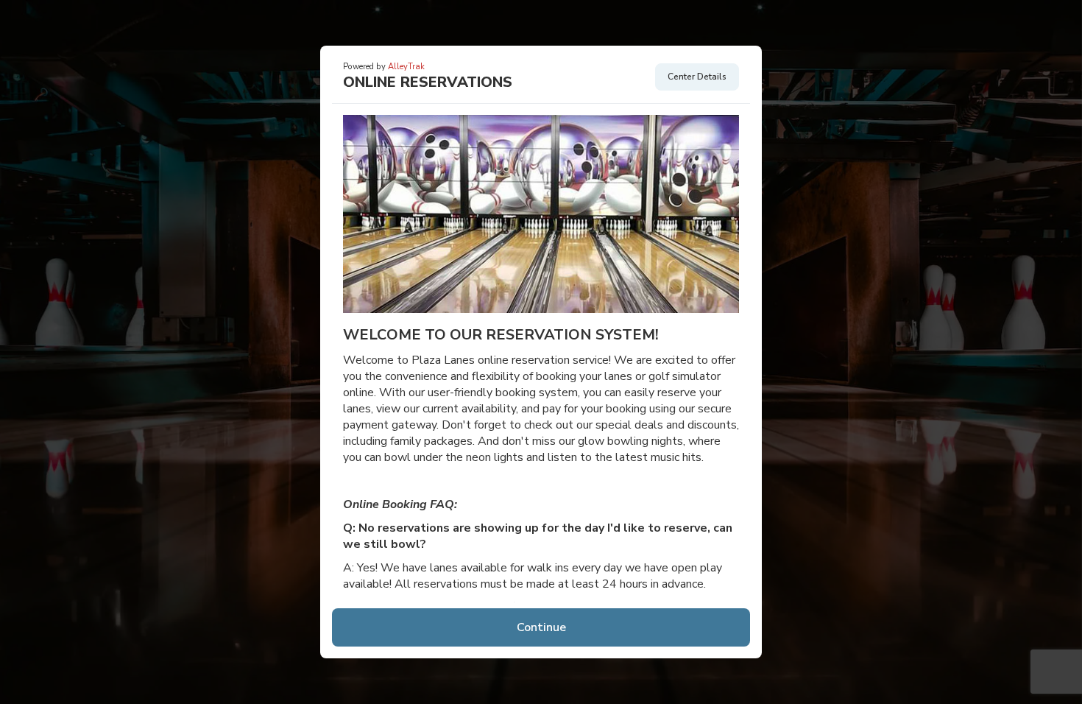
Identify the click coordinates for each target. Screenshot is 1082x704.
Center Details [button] (697, 76)
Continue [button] (541, 627)
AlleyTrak (406, 66)
